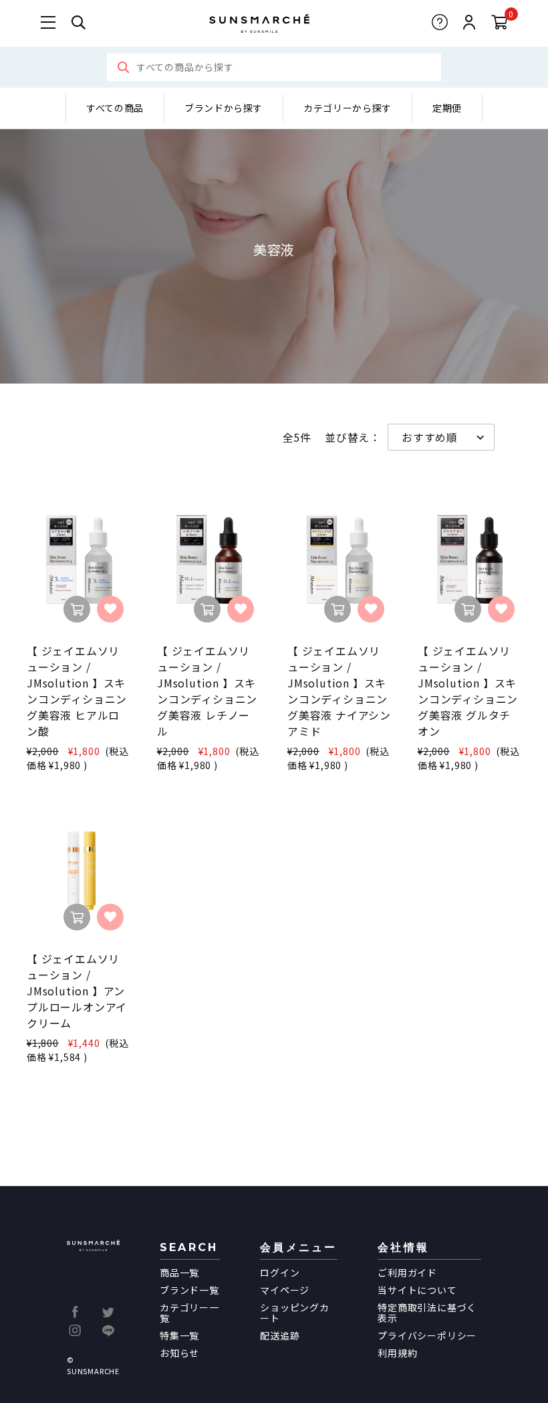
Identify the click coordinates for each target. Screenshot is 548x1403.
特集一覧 (179, 1335)
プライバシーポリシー (427, 1335)
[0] (499, 23)
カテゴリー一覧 (189, 1313)
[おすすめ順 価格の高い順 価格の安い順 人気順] (441, 437)
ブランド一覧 (189, 1290)
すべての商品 (115, 107)
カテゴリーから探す (347, 107)
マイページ (284, 1290)
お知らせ (179, 1352)
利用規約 (397, 1352)
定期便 (447, 107)
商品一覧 (179, 1272)
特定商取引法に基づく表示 (427, 1313)
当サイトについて (417, 1290)
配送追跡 (279, 1335)
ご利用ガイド (407, 1272)
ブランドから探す (223, 107)
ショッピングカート (294, 1313)
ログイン (279, 1272)
